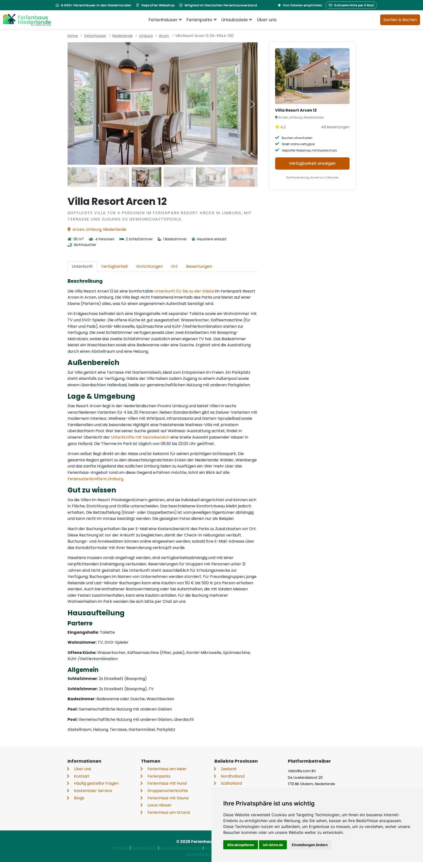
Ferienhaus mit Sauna (167, 798)
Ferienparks (158, 776)
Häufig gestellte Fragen (96, 783)
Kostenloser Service (93, 790)
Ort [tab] (174, 266)
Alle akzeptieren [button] (240, 845)
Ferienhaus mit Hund (167, 783)
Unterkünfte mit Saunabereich (140, 437)
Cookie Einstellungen (181, 848)
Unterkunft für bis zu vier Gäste (184, 291)
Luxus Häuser (159, 805)
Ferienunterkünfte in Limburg (95, 479)
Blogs (79, 798)
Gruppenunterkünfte (167, 790)
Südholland (231, 783)
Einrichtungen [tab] (149, 266)
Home (73, 35)
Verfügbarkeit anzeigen (312, 163)
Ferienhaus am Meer (167, 769)
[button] (253, 104)
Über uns (267, 20)
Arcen (164, 35)
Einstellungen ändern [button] (310, 845)
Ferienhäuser (95, 35)
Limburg (146, 35)
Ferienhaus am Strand (168, 812)
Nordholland (232, 776)
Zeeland (228, 769)
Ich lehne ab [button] (273, 845)
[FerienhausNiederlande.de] (27, 19)
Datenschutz (145, 848)
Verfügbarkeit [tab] (114, 266)
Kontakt (81, 776)
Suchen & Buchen (400, 20)
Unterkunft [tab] (82, 266)
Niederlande (122, 35)
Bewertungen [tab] (199, 266)
